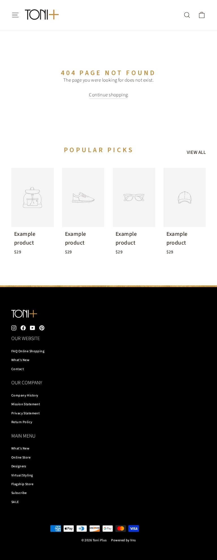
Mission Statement (25, 404)
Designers (18, 466)
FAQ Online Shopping (27, 351)
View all (196, 152)
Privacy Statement (25, 413)
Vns (133, 540)
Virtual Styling (22, 475)
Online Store (21, 457)
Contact (17, 369)
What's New (20, 360)
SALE (15, 502)
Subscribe (19, 493)
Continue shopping (108, 95)
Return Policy (21, 422)
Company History (24, 395)
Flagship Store (22, 484)
